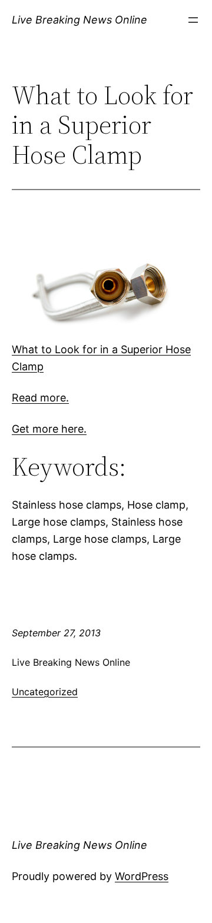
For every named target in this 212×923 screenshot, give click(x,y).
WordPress (141, 876)
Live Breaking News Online (79, 20)
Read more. (40, 397)
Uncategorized (45, 692)
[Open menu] (193, 20)
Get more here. (49, 429)
